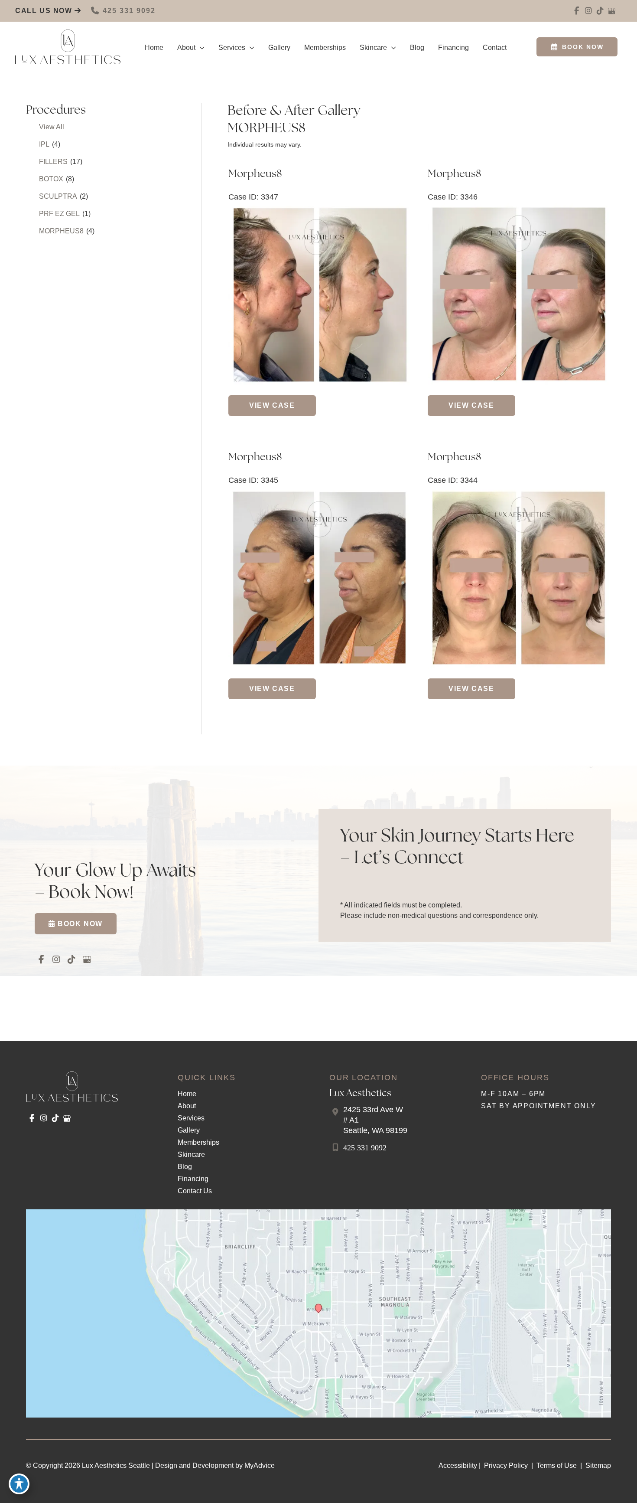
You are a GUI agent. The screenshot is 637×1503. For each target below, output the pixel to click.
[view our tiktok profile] (600, 11)
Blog (185, 1166)
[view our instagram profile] (588, 11)
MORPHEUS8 (61, 231)
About (187, 1106)
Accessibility (458, 1465)
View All (51, 127)
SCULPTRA (58, 196)
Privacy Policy (506, 1465)
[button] (200, 48)
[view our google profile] (612, 11)
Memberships (198, 1142)
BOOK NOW (583, 46)
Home (187, 1093)
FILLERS (53, 161)
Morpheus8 (255, 174)
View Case (272, 405)
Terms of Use (556, 1465)
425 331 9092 (129, 10)
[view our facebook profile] (576, 11)
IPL (44, 144)
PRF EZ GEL (59, 213)
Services (191, 1118)
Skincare (191, 1154)
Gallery (189, 1130)
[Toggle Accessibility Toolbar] (19, 1484)
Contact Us (195, 1191)
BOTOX (51, 179)
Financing (193, 1178)
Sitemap (597, 1465)
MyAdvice (259, 1465)
